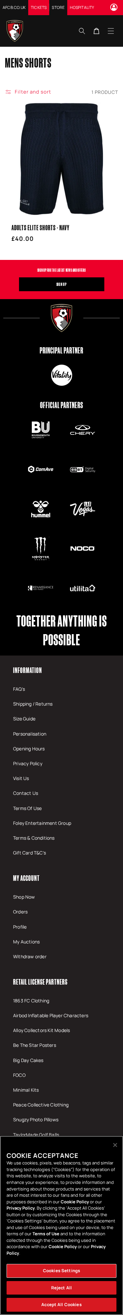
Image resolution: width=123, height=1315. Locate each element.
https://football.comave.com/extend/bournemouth (40, 469)
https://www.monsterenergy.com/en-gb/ (40, 548)
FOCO (19, 1075)
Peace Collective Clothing (41, 1105)
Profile (20, 927)
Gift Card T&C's (29, 853)
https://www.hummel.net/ (40, 509)
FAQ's (19, 689)
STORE (58, 7)
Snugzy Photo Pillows (35, 1119)
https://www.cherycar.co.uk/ (82, 430)
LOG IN (115, 7)
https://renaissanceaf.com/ (40, 588)
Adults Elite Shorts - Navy (40, 227)
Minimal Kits (26, 1090)
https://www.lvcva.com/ (82, 509)
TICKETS (39, 7)
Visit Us (21, 778)
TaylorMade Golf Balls (36, 1135)
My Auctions (26, 941)
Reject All (61, 1288)
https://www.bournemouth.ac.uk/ (40, 430)
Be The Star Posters (34, 1045)
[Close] (115, 1145)
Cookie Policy (75, 1202)
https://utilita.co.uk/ (82, 588)
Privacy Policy (27, 763)
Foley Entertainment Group (42, 823)
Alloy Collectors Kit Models (41, 1030)
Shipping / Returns (33, 704)
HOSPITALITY (82, 7)
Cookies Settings (61, 1270)
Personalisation (29, 734)
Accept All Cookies (61, 1304)
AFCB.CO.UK (14, 7)
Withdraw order (30, 956)
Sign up (61, 284)
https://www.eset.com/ (82, 469)
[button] (111, 30)
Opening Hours (29, 748)
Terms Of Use (27, 808)
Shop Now (24, 897)
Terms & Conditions (34, 838)
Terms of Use (45, 1234)
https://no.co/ (82, 548)
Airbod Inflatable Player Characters (50, 1015)
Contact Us (25, 793)
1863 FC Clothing (31, 1000)
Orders (20, 912)
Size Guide (24, 718)
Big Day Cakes (28, 1060)
